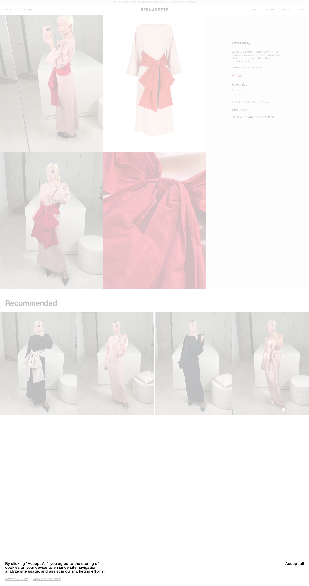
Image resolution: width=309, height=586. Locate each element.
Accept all (294, 563)
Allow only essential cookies (47, 579)
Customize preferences (16, 579)
